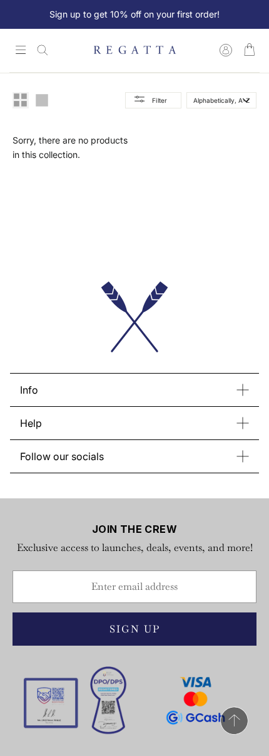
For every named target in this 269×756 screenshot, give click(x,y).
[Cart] (249, 50)
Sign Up (134, 629)
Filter (160, 100)
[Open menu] (20, 51)
